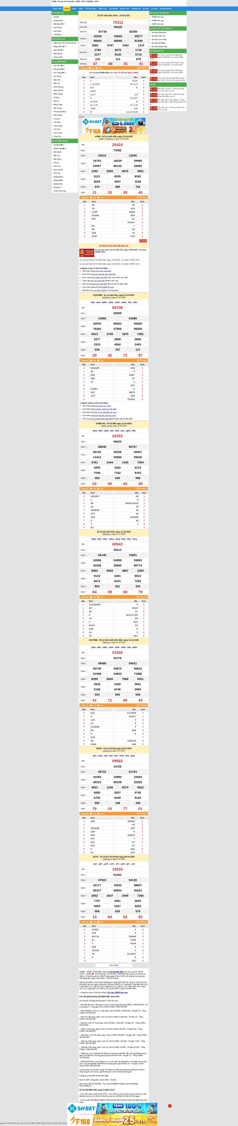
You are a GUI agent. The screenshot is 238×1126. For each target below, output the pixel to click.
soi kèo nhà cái (58, 1123)
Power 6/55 (58, 57)
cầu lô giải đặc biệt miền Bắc (100, 419)
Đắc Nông (57, 159)
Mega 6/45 (57, 47)
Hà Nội (56, 17)
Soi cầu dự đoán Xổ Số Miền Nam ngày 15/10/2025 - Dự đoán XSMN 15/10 (166, 72)
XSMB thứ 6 (106, 642)
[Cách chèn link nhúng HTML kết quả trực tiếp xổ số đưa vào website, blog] (154, 79)
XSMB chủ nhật (106, 426)
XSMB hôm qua (158, 20)
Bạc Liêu (57, 80)
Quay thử (124, 9)
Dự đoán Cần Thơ (158, 36)
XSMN (73, 9)
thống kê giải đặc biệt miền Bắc (103, 274)
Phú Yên (57, 173)
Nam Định (57, 31)
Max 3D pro (58, 54)
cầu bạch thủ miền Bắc (98, 284)
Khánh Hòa (58, 148)
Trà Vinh (57, 129)
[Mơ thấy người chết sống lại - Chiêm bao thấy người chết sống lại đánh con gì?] (154, 101)
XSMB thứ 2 (106, 297)
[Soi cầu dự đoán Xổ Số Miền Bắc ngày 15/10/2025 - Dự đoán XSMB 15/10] (154, 56)
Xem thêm (113, 965)
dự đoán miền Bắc (100, 277)
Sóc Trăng (58, 73)
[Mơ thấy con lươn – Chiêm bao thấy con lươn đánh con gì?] (154, 89)
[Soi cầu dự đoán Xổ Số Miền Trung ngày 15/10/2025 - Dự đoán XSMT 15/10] (154, 64)
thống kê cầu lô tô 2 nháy (101, 406)
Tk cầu (154, 9)
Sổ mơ (146, 9)
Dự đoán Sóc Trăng (159, 39)
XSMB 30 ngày (108, 287)
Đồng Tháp (58, 105)
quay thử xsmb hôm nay (10, 1123)
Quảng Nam (58, 184)
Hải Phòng (58, 28)
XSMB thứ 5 (107, 751)
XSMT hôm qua (158, 24)
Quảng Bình (58, 177)
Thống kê (136, 9)
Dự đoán (113, 9)
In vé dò (143, 241)
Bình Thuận (58, 94)
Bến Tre (57, 83)
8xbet (38, 1123)
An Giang (57, 76)
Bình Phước (58, 90)
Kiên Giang (58, 115)
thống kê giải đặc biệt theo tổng (103, 416)
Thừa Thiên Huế (60, 191)
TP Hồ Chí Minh (60, 112)
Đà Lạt (56, 101)
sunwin (81, 117)
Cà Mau (57, 97)
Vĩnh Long (58, 133)
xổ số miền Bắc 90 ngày (107, 412)
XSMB (66, 9)
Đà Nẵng (57, 145)
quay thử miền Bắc (97, 281)
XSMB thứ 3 (110, 139)
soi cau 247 (25, 1123)
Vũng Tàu (57, 136)
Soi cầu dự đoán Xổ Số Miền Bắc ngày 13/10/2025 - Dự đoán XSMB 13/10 (109, 264)
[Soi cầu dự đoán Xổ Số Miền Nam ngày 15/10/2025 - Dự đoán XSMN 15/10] (154, 71)
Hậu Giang (58, 108)
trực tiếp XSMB (99, 290)
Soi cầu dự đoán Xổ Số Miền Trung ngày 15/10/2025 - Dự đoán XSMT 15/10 (166, 65)
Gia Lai (56, 163)
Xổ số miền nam (59, 62)
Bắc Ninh (57, 24)
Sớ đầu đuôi (165, 9)
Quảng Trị (57, 187)
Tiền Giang (58, 126)
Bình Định (57, 152)
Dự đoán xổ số (156, 51)
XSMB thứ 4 (107, 859)
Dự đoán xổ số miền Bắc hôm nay (113, 245)
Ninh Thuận (58, 170)
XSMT (81, 9)
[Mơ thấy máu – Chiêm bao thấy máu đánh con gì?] (154, 108)
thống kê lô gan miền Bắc (101, 271)
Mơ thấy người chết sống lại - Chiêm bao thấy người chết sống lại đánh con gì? (168, 102)
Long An (57, 119)
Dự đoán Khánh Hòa (159, 47)
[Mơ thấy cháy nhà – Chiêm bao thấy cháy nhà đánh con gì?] (154, 95)
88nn (33, 1123)
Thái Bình (57, 35)
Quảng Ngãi (58, 180)
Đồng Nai (57, 69)
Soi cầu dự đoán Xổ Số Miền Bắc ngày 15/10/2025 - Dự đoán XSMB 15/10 (166, 57)
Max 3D (56, 50)
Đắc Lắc (57, 156)
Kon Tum (57, 166)
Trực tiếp (57, 9)
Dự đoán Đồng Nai (159, 32)
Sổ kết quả (91, 9)
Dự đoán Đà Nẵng (158, 43)
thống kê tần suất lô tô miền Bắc (104, 409)
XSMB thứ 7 (106, 534)
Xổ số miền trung (60, 141)
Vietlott (103, 9)
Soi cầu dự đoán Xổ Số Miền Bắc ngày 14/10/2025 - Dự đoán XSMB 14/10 (109, 260)
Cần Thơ (57, 66)
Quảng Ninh (58, 20)
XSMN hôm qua (158, 17)
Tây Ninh (57, 122)
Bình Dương (58, 87)
